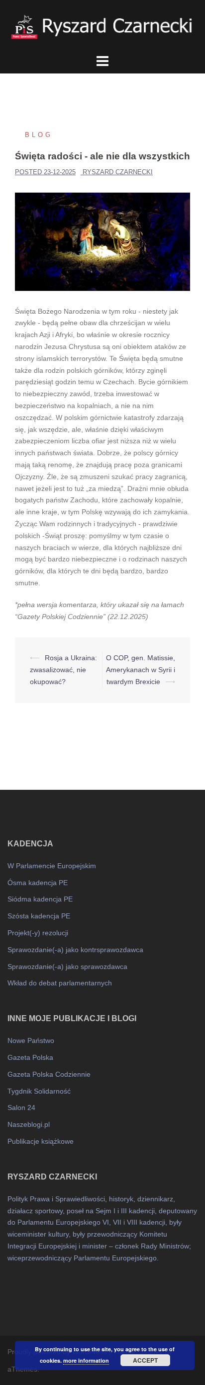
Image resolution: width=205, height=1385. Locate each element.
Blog (39, 134)
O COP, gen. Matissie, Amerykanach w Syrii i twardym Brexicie (140, 670)
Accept (145, 1360)
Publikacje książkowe (40, 1141)
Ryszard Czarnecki (118, 172)
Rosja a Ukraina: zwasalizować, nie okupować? (63, 670)
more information (86, 1360)
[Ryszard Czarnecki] (102, 25)
